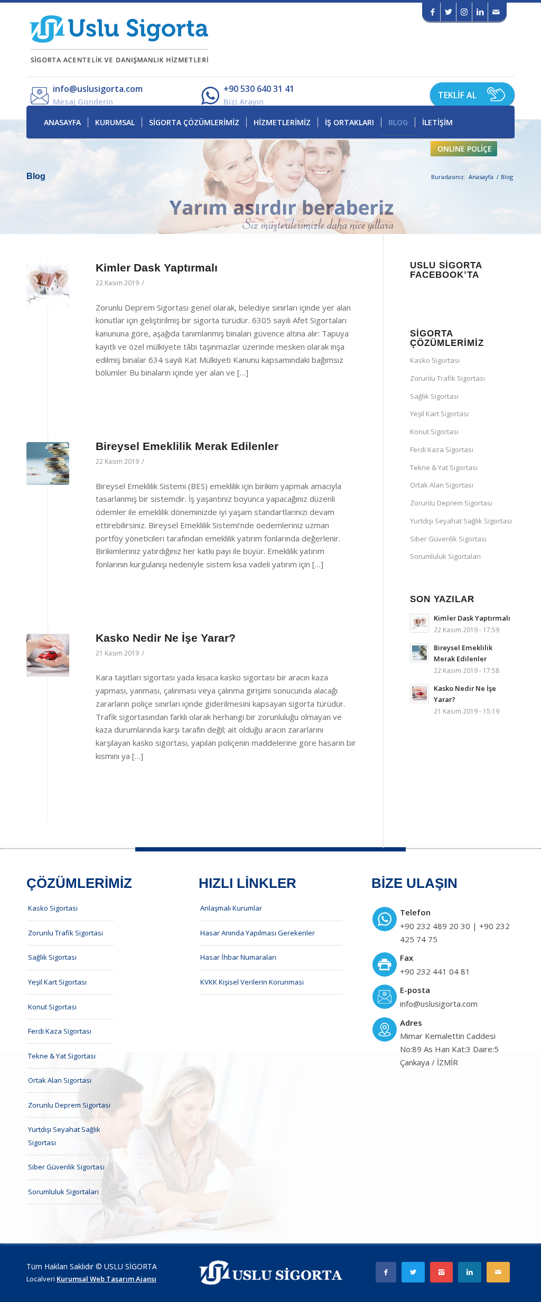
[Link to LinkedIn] (480, 12)
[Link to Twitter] (448, 12)
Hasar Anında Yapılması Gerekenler (257, 933)
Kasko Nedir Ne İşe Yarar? (166, 638)
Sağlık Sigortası (434, 396)
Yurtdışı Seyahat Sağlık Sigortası (461, 521)
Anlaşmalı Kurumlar (231, 908)
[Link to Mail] (496, 12)
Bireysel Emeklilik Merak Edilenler (187, 446)
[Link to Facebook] (432, 12)
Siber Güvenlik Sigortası (448, 539)
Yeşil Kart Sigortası (439, 413)
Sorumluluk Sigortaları (445, 556)
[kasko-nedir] (47, 655)
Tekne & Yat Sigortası (444, 467)
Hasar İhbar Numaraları (238, 957)
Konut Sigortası (434, 431)
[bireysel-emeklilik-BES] (47, 463)
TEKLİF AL (457, 95)
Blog (35, 176)
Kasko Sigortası (435, 360)
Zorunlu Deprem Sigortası (451, 503)
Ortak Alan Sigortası (441, 485)
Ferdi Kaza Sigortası (441, 449)
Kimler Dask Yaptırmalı (157, 267)
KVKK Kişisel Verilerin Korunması (252, 982)
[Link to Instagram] (464, 12)
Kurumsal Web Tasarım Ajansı (106, 1279)
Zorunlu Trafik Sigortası (447, 378)
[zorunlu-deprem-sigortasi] (47, 285)
